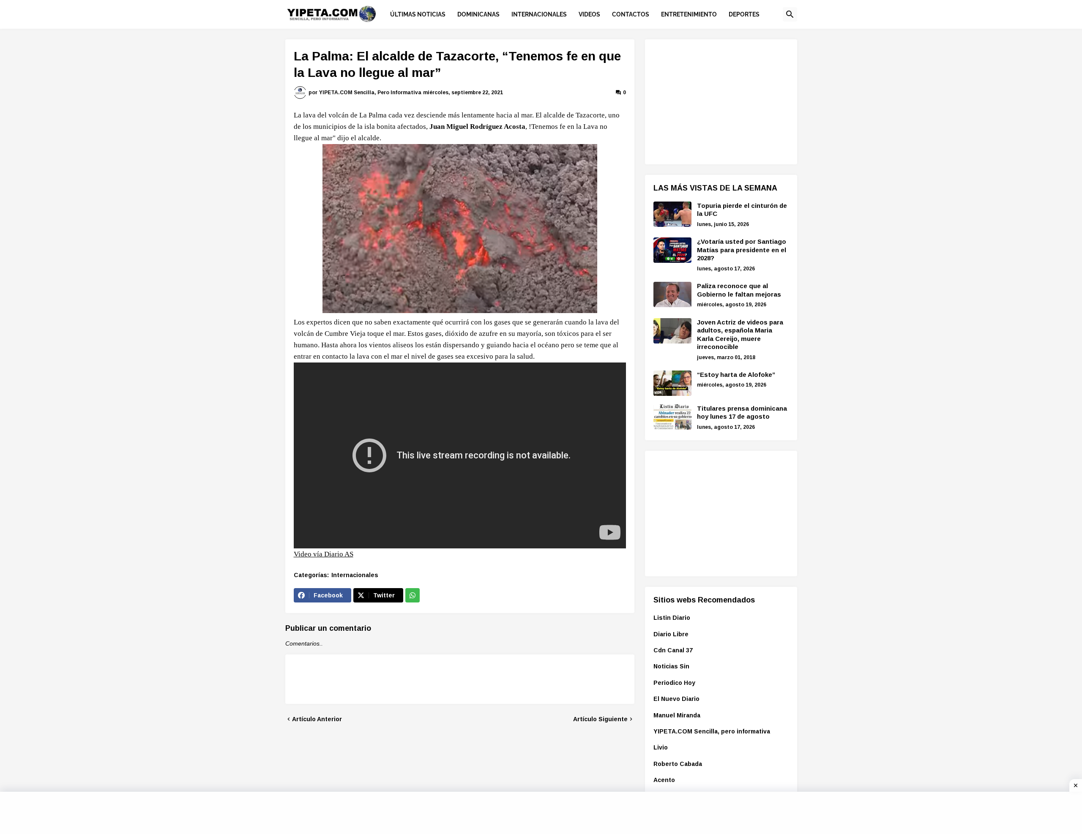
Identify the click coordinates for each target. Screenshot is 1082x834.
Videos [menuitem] (589, 14)
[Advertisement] (716, 100)
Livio (660, 747)
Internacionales (354, 575)
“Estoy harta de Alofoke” (736, 374)
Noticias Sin (671, 666)
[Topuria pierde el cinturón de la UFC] (672, 214)
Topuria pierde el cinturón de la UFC (742, 210)
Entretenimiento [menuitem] (689, 14)
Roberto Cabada (677, 763)
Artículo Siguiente (600, 719)
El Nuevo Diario (676, 698)
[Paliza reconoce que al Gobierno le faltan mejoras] (672, 294)
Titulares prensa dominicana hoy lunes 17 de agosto (742, 412)
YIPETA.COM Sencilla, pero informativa (711, 731)
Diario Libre (671, 634)
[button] (790, 14)
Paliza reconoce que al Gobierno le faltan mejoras (739, 290)
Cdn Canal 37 (673, 650)
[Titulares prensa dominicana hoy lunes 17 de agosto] (672, 417)
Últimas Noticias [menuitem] (417, 14)
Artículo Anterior (317, 719)
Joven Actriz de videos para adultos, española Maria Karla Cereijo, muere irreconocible (740, 335)
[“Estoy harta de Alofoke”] (672, 383)
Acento (664, 780)
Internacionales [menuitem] (539, 14)
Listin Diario (671, 617)
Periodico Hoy (674, 682)
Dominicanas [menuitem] (478, 14)
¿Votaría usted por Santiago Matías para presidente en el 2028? (741, 250)
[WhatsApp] (412, 595)
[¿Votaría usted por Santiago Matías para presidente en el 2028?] (672, 250)
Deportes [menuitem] (744, 14)
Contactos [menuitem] (630, 14)
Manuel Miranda (676, 715)
